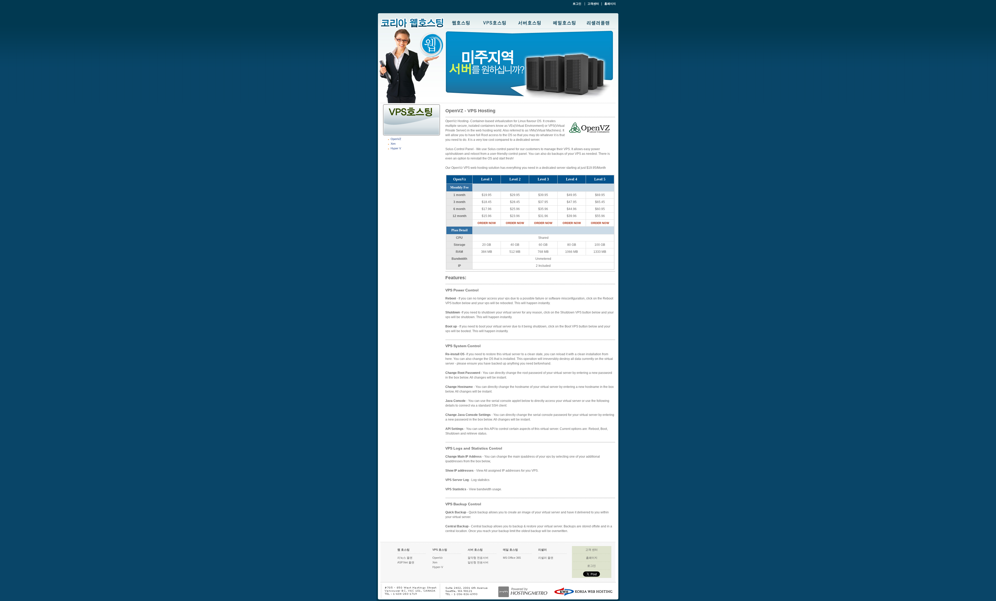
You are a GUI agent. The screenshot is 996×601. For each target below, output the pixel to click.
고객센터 (593, 3)
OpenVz (437, 557)
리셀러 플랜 (545, 557)
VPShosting (495, 22)
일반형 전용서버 (478, 562)
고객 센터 (591, 549)
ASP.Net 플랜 (405, 562)
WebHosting (461, 22)
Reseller (598, 22)
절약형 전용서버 (478, 557)
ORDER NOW (487, 223)
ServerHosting (530, 22)
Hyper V (396, 148)
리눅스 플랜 (404, 557)
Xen (393, 143)
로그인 (577, 3)
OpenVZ (396, 139)
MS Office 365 (512, 557)
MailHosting (564, 22)
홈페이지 (610, 3)
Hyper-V (437, 567)
